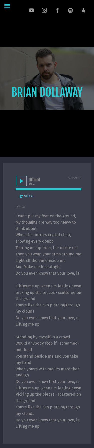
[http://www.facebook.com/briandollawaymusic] (57, 10)
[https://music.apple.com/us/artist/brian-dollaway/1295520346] (83, 10)
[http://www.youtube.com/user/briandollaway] (31, 10)
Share (29, 196)
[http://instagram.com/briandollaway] (44, 10)
